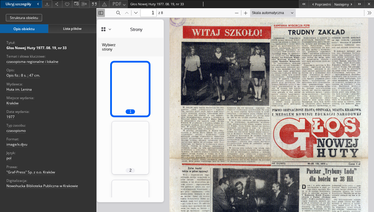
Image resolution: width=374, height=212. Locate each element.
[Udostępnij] (57, 4)
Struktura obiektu (24, 17)
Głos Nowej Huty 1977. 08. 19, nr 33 (36, 47)
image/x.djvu (16, 144)
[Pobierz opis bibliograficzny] (84, 4)
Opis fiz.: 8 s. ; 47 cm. (23, 75)
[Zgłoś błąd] (104, 4)
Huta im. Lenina (19, 89)
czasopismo (16, 130)
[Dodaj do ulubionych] (67, 4)
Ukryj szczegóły (18, 3)
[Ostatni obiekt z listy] (359, 4)
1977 (10, 116)
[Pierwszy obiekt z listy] (304, 4)
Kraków (12, 103)
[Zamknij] (369, 4)
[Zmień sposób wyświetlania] (75, 4)
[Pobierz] (47, 4)
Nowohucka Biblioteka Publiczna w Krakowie (42, 185)
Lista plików (72, 28)
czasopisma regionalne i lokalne (32, 61)
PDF (117, 4)
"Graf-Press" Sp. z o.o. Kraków (30, 172)
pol (8, 158)
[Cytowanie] (94, 4)
